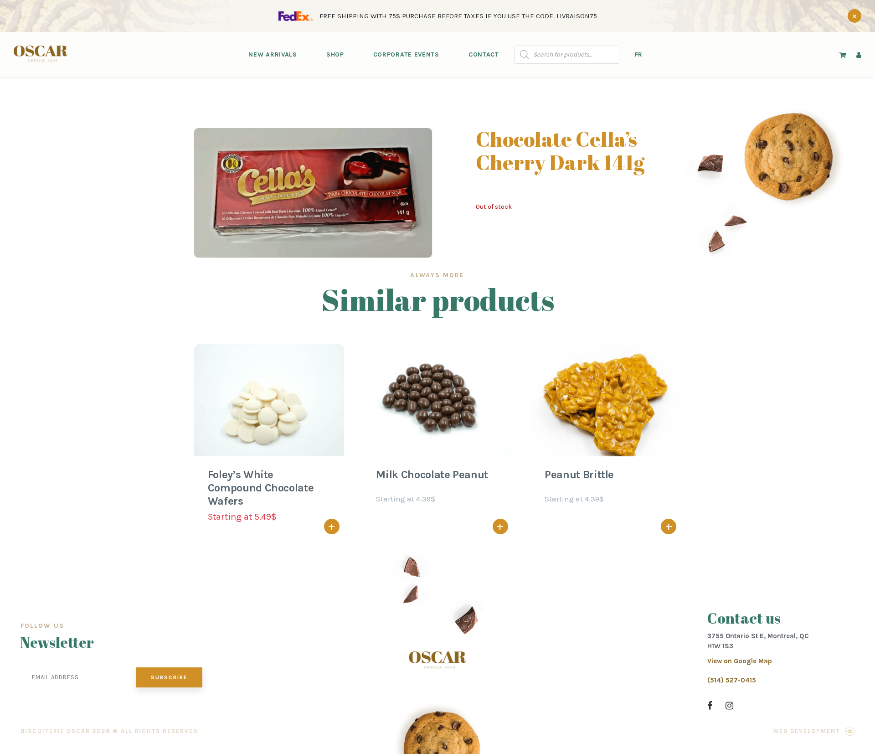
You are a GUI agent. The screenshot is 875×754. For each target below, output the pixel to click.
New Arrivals (272, 54)
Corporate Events (406, 54)
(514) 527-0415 (731, 680)
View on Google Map (739, 661)
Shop (335, 54)
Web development (806, 731)
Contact (483, 54)
